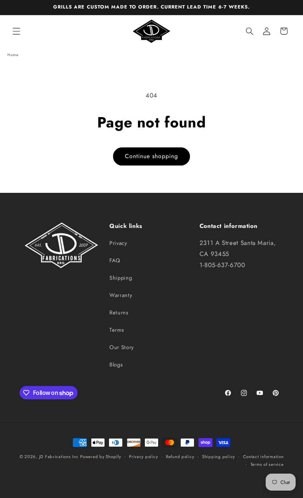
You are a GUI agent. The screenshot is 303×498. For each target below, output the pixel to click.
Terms (116, 330)
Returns (118, 312)
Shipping (120, 278)
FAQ (114, 260)
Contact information (263, 457)
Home (12, 55)
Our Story (121, 347)
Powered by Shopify (100, 457)
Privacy (118, 243)
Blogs (116, 365)
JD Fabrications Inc (59, 457)
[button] (16, 31)
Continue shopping (151, 156)
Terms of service (267, 464)
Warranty (120, 295)
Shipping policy (218, 457)
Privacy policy (143, 457)
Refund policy (180, 457)
